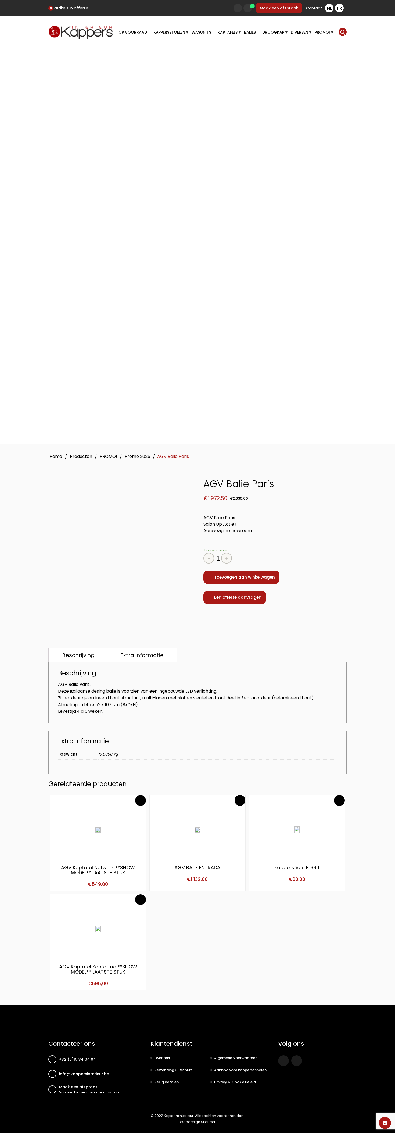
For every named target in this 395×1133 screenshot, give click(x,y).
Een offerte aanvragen (237, 597)
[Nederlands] (329, 8)
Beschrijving (78, 655)
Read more (140, 800)
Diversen (299, 32)
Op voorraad (133, 32)
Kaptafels (228, 32)
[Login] (238, 8)
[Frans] (339, 8)
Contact (314, 8)
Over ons (162, 1057)
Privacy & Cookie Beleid (235, 1082)
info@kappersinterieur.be (84, 1074)
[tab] (78, 655)
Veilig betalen (166, 1082)
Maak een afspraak (279, 8)
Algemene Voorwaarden (235, 1057)
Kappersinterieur (178, 1115)
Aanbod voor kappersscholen (240, 1070)
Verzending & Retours (173, 1070)
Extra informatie (142, 655)
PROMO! (322, 32)
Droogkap (273, 32)
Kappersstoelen (169, 32)
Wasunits (201, 32)
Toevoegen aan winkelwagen (244, 577)
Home (55, 456)
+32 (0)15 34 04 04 (77, 1059)
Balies (250, 32)
